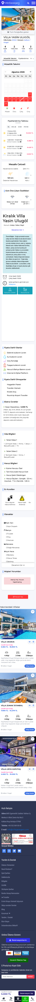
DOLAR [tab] (14, 127)
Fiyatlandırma (23, 58)
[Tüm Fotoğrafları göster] (18, 19)
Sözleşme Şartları (8, 889)
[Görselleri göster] (29, 641)
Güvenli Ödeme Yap (18, 960)
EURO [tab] (20, 127)
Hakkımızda (6, 877)
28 (22, 99)
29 (26, 99)
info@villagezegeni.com (18, 830)
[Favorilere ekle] (32, 611)
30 (30, 99)
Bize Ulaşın (5, 921)
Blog (3, 909)
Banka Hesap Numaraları (10, 893)
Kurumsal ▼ (6, 913)
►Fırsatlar (5, 897)
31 (6, 103)
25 (10, 99)
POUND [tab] (26, 127)
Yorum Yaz (19, 597)
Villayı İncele (30, 666)
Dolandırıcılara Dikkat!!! (10, 925)
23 (30, 94)
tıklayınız (12, 284)
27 (18, 99)
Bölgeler (4, 881)
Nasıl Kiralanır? (7, 869)
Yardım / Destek (7, 917)
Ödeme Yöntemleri (8, 865)
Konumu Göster (10, 293)
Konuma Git (25, 293)
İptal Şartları (6, 873)
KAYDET (30, 977)
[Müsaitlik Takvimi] (33, 641)
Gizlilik (4, 885)
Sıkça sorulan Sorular (9, 905)
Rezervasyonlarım (19, 940)
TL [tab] (9, 127)
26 (14, 99)
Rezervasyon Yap (26, 993)
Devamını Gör (17, 230)
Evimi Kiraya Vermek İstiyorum (12, 901)
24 (6, 99)
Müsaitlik (10, 58)
